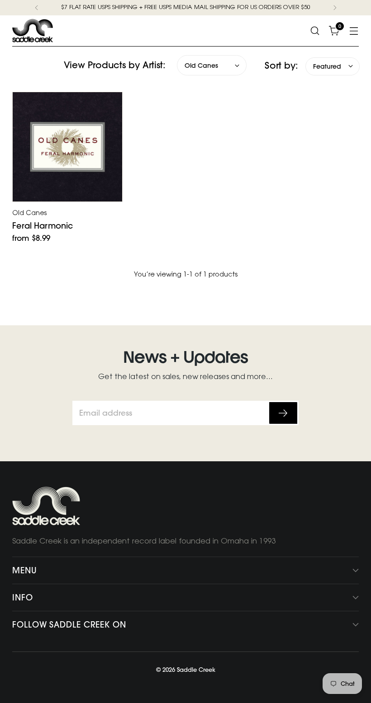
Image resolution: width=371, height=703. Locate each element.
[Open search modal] (315, 30)
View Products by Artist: (115, 64)
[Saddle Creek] (32, 30)
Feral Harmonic (42, 225)
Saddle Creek (196, 669)
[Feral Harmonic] (67, 147)
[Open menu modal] (354, 30)
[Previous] (37, 7)
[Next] (335, 7)
